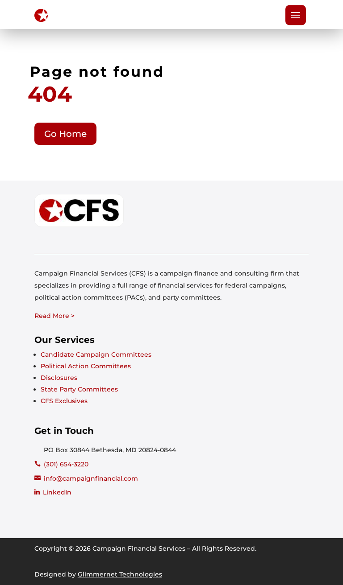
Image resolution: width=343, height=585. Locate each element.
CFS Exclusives (64, 401)
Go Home (65, 133)
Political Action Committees (86, 366)
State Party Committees (79, 389)
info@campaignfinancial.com (91, 478)
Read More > (54, 316)
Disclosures (59, 378)
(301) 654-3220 (66, 464)
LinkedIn (57, 492)
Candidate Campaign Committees (96, 354)
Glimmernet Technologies (120, 574)
